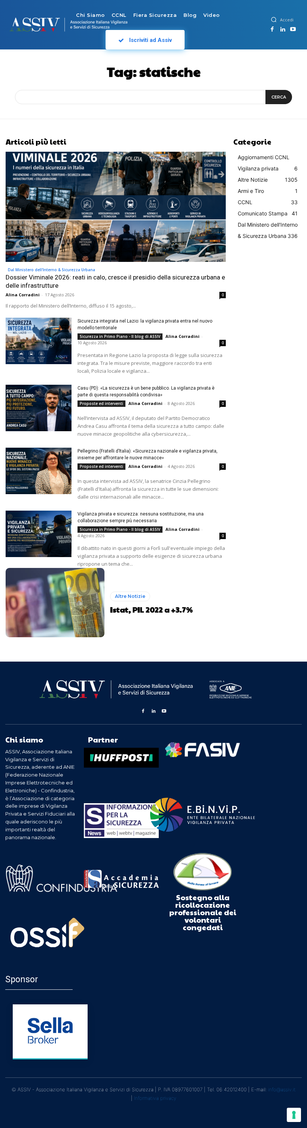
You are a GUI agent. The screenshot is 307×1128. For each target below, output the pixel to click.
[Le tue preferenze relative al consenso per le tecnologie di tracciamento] (294, 1115)
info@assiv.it (282, 1089)
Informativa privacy (155, 1098)
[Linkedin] (283, 29)
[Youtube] (293, 29)
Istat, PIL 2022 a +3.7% (151, 609)
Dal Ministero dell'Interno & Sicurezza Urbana (51, 269)
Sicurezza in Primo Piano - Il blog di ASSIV (120, 336)
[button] (274, 19)
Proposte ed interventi (101, 403)
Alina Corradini (23, 294)
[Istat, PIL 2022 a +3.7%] (55, 602)
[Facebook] (272, 29)
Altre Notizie (130, 596)
